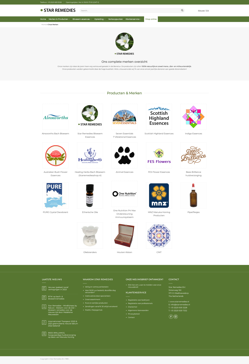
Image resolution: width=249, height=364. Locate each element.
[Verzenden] (182, 10)
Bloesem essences (81, 19)
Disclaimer (132, 307)
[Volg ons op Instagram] (176, 316)
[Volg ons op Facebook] (171, 316)
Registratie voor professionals (140, 303)
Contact (131, 317)
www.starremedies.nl (179, 301)
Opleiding (99, 19)
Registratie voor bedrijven (139, 300)
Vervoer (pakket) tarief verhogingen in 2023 (58, 288)
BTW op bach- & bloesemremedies (56, 297)
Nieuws (201, 10)
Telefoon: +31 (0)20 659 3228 (51, 2)
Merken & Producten (58, 19)
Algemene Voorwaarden (138, 310)
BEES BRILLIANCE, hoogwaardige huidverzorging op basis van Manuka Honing (62, 335)
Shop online (151, 19)
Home (43, 19)
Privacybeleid (134, 314)
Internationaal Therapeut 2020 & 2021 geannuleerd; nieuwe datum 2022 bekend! (63, 323)
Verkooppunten (115, 19)
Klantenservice (133, 19)
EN (207, 10)
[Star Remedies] (58, 10)
